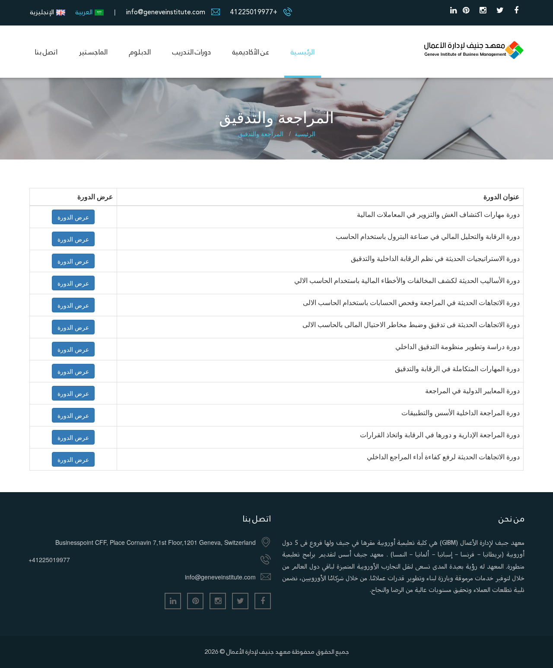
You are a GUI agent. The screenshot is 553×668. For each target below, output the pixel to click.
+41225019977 (253, 12)
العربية (84, 12)
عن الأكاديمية (250, 52)
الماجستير (93, 52)
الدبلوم (140, 52)
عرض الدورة (73, 217)
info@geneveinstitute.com (165, 12)
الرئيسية (303, 52)
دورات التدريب (191, 52)
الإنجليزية (42, 12)
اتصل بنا (46, 52)
